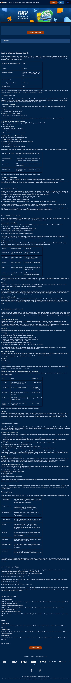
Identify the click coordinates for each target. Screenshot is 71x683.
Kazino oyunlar (18, 2)
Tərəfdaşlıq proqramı (40, 656)
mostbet (31, 487)
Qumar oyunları (29, 2)
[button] (34, 664)
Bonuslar (23, 2)
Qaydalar (32, 656)
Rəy (13, 2)
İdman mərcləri (36, 2)
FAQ (46, 656)
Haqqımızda (26, 656)
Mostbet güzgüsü (35, 647)
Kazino (10, 2)
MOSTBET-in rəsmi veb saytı (35, 32)
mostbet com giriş (12, 100)
